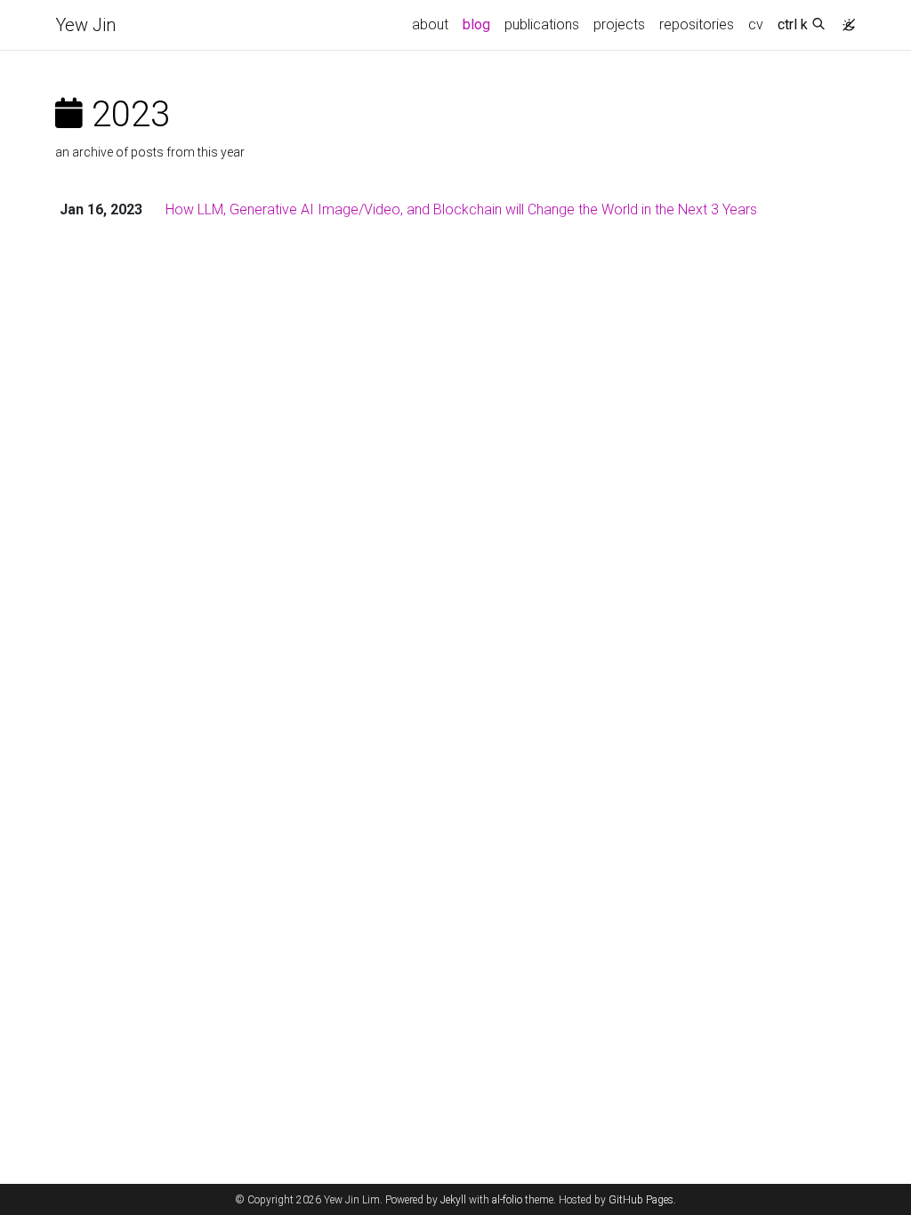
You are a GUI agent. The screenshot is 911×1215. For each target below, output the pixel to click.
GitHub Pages (641, 1200)
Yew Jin (85, 25)
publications (541, 24)
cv (755, 24)
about (430, 24)
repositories (696, 24)
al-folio (507, 1200)
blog (476, 24)
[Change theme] (844, 19)
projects (619, 24)
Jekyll (453, 1200)
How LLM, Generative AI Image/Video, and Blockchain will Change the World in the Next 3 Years (461, 209)
